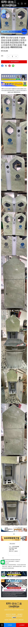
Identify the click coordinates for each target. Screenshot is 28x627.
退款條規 (6, 619)
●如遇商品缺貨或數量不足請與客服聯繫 (14, 616)
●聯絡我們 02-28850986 (11, 614)
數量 (2, 55)
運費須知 (16, 619)
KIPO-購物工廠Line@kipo (9, 3)
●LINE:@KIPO (19, 614)
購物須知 (11, 619)
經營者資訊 (21, 619)
